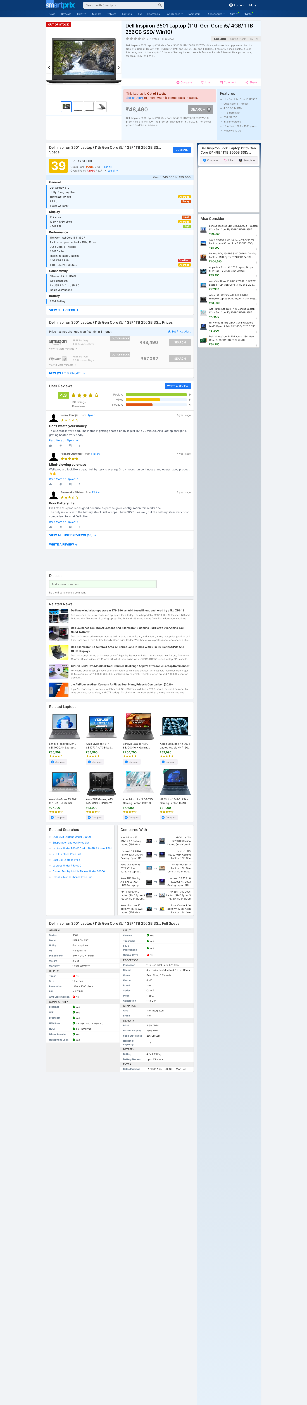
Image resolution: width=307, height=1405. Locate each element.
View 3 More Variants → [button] (62, 364)
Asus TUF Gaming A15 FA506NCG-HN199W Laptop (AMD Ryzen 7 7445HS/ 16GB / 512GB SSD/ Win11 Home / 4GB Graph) (100, 801)
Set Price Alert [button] (181, 331)
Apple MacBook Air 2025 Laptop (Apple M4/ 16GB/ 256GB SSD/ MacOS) (175, 746)
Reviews (66, 13)
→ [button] (67, 373)
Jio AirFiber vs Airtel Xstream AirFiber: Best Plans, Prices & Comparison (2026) (122, 684)
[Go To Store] (58, 342)
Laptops (127, 13)
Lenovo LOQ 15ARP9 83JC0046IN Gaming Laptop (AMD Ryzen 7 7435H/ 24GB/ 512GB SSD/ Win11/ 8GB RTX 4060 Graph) (136, 746)
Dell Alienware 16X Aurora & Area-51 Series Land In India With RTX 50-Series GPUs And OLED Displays (127, 649)
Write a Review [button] (177, 386)
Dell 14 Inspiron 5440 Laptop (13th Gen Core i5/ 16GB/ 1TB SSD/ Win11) (231, 338)
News (52, 13)
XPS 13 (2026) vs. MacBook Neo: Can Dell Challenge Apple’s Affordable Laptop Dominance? (130, 666)
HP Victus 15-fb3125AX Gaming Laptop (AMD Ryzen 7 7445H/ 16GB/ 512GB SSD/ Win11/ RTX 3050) (174, 801)
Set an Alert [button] (134, 98)
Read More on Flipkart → (64, 440)
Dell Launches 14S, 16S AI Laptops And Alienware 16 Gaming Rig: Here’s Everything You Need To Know (127, 630)
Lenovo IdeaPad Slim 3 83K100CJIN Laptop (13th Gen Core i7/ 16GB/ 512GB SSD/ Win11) (64, 746)
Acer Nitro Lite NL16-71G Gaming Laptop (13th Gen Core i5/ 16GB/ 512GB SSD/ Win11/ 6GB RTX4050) (138, 801)
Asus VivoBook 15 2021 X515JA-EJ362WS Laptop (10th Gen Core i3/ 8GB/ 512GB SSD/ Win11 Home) (63, 801)
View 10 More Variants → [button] (63, 348)
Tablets (111, 13)
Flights (248, 13)
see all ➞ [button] (109, 166)
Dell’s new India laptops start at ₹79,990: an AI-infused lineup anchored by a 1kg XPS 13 (127, 610)
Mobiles (96, 13)
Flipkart (91, 415)
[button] (120, 310)
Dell (256, 38)
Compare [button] (181, 149)
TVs (140, 13)
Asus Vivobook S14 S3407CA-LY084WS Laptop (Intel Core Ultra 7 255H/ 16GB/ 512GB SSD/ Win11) (101, 746)
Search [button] (198, 109)
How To (81, 13)
